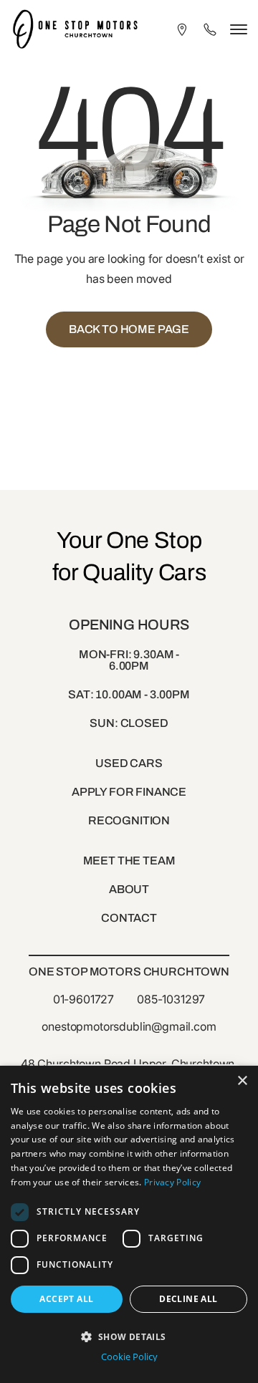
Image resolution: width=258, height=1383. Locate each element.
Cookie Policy (129, 1357)
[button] (129, 1335)
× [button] (241, 1081)
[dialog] (129, 1224)
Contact (129, 918)
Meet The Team (129, 860)
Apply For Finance (129, 792)
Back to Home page (129, 329)
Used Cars (129, 763)
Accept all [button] (66, 1299)
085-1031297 (171, 999)
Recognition (129, 820)
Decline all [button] (188, 1299)
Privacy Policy (172, 1182)
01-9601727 (83, 999)
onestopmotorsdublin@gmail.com (129, 1026)
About (129, 889)
